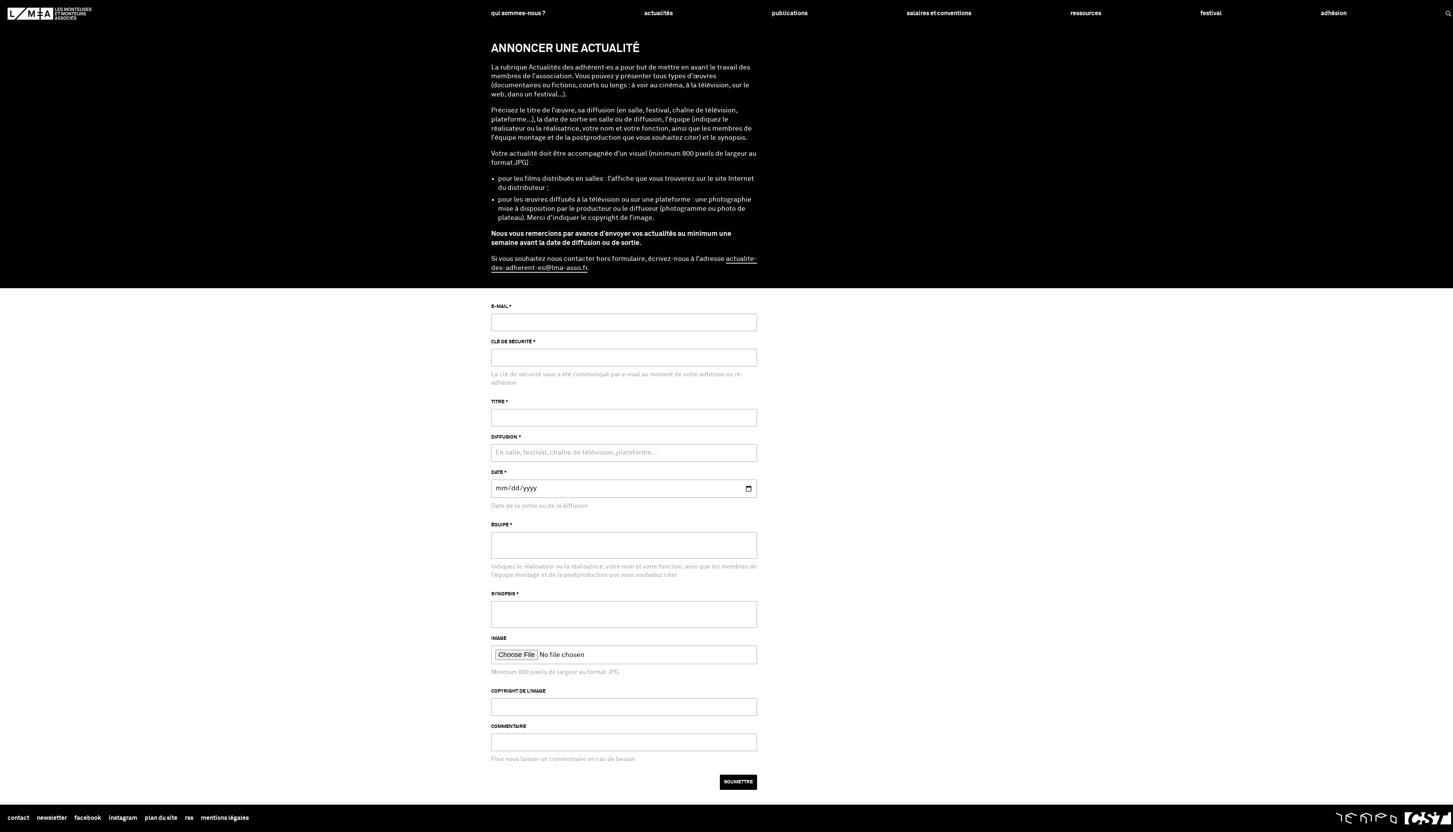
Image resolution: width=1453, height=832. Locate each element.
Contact (18, 818)
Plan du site (161, 818)
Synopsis (503, 594)
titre (497, 401)
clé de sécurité (511, 341)
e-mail (499, 306)
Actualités (658, 13)
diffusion (504, 437)
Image (498, 638)
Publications (790, 13)
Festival (1211, 13)
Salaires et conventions (939, 13)
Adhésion (1334, 13)
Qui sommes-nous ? (518, 13)
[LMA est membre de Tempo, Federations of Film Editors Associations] (1366, 818)
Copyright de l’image (518, 691)
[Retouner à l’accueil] (50, 14)
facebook (87, 818)
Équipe (500, 525)
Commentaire (508, 726)
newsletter (52, 818)
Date (497, 472)
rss (189, 818)
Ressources (1085, 13)
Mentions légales (225, 818)
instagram (123, 818)
